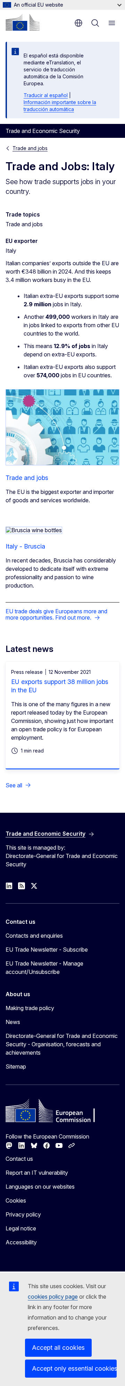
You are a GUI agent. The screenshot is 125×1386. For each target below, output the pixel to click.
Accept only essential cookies (74, 1368)
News (13, 1021)
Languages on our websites (40, 1186)
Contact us (19, 1158)
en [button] (78, 23)
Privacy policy (23, 1214)
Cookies (16, 1200)
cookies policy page (53, 1296)
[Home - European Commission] (23, 22)
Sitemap (16, 1066)
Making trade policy (30, 1008)
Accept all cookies (58, 1347)
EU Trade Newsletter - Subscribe (47, 949)
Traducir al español (46, 95)
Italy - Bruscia (25, 546)
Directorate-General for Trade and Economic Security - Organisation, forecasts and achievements (62, 1044)
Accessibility (21, 1242)
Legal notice (21, 1228)
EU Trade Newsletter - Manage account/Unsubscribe (44, 967)
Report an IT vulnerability (37, 1172)
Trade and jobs (30, 148)
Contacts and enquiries (34, 935)
